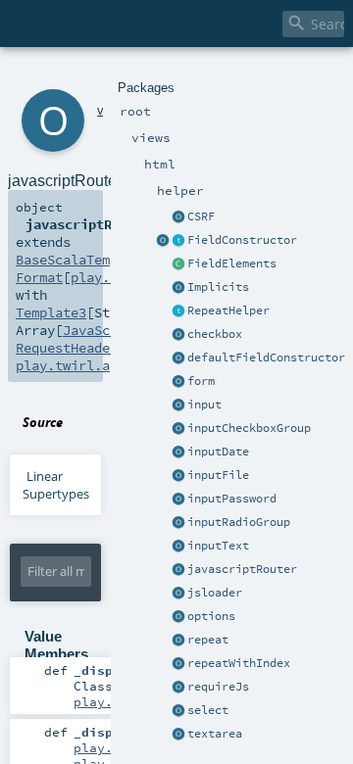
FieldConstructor (242, 240)
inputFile (218, 475)
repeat (207, 639)
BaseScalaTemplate (82, 259)
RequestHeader (67, 348)
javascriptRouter (242, 569)
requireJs (218, 686)
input (204, 404)
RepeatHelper (228, 310)
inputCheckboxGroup (249, 428)
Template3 (51, 312)
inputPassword (232, 498)
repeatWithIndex (238, 663)
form (201, 381)
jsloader (214, 592)
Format (39, 277)
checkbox (214, 334)
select (207, 710)
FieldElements (232, 263)
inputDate (218, 451)
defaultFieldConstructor (266, 357)
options (211, 616)
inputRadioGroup (238, 522)
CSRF (201, 216)
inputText (218, 545)
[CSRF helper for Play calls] (178, 217)
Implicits (218, 287)
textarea (214, 733)
